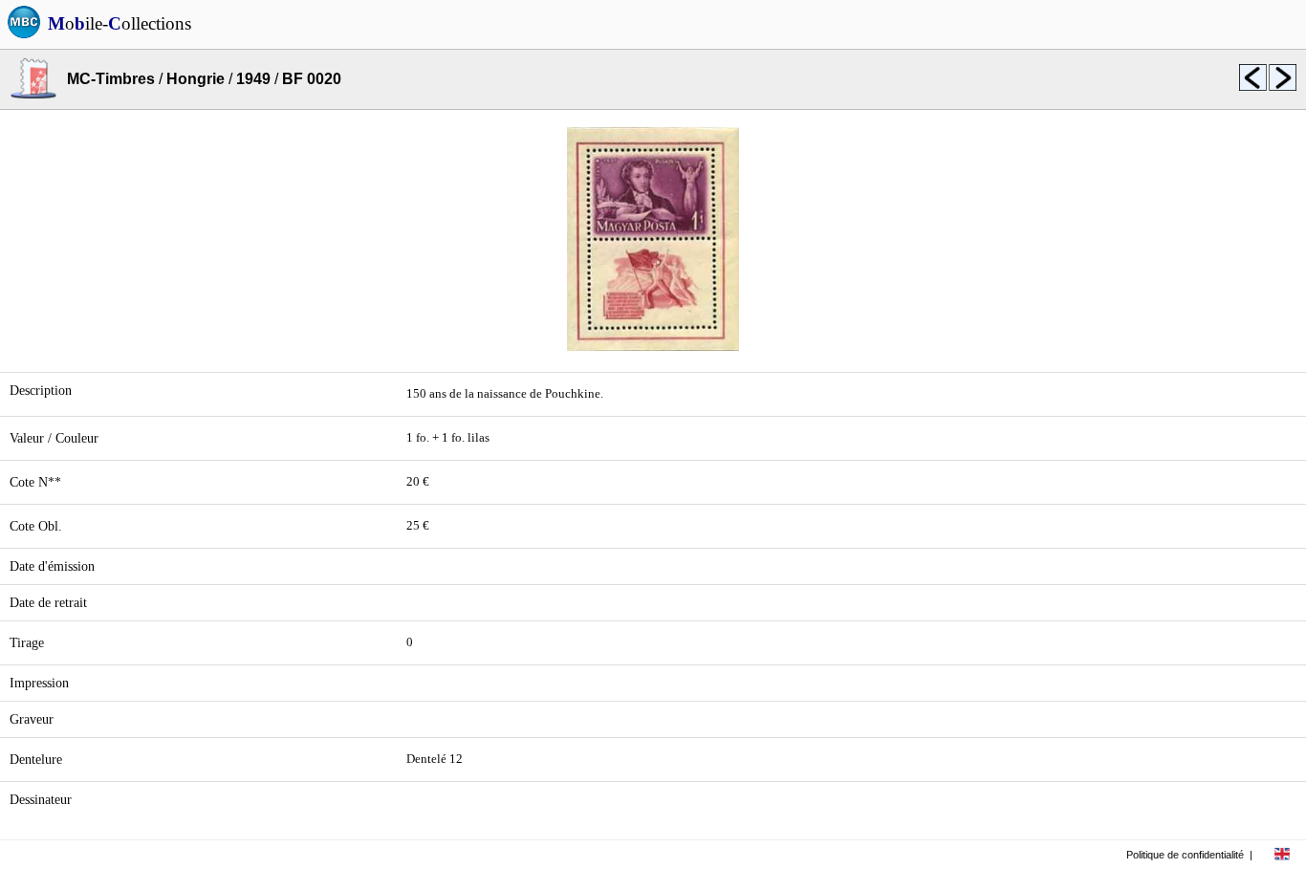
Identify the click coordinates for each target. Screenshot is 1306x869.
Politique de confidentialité (1185, 854)
